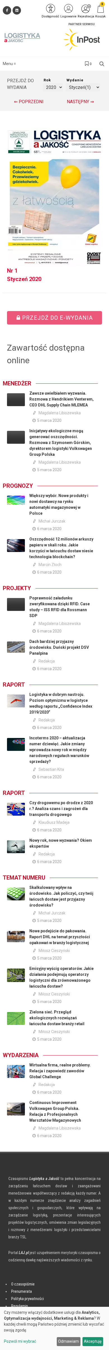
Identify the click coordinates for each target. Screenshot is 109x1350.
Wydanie (75, 80)
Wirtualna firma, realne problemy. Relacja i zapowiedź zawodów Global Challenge (60, 1071)
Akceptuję (92, 1341)
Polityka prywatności (27, 1298)
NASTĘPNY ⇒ (80, 101)
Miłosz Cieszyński (54, 950)
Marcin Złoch (50, 564)
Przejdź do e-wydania (56, 317)
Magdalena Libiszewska (60, 413)
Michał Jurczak (52, 521)
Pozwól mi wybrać (20, 1341)
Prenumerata (21, 1291)
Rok (47, 80)
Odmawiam (68, 1341)
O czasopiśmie (23, 1284)
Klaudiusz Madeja (54, 822)
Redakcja (47, 661)
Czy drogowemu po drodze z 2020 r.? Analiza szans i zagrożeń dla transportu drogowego (61, 809)
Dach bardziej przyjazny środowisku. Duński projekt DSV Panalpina (59, 647)
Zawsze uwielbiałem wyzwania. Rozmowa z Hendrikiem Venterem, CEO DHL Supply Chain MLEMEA (61, 399)
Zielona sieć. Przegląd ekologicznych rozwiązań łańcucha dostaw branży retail (56, 1018)
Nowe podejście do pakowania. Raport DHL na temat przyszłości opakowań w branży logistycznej (59, 937)
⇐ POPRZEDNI (29, 101)
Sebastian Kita (51, 769)
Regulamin (19, 1306)
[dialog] (54, 1328)
